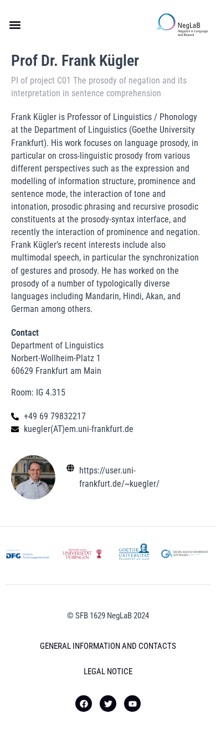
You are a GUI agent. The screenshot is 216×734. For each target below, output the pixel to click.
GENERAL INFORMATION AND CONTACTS (108, 646)
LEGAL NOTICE (108, 671)
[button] (15, 25)
